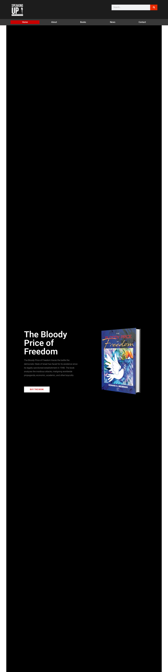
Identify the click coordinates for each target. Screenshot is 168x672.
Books (83, 22)
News (112, 22)
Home (25, 22)
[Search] (153, 7)
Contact (142, 22)
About (54, 22)
